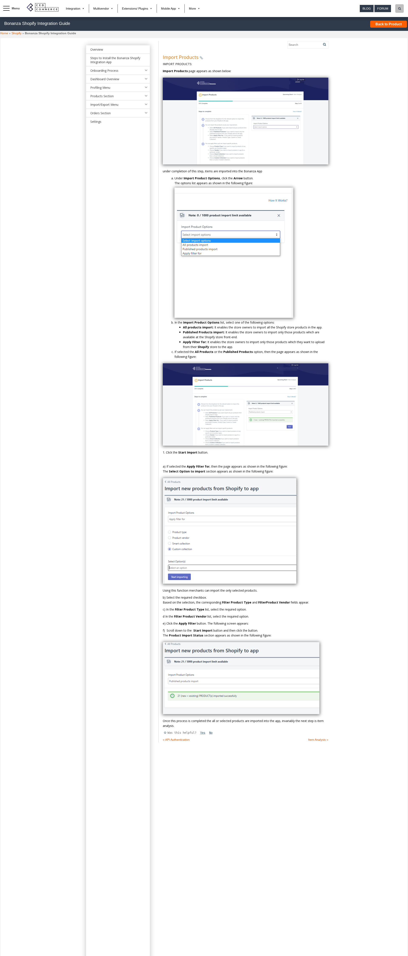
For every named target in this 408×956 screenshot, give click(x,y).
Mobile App (168, 8)
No (210, 732)
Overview (96, 49)
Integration (73, 8)
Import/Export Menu (104, 105)
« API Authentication (176, 739)
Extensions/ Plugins (135, 8)
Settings (95, 122)
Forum (382, 8)
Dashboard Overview (104, 79)
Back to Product (388, 24)
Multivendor (101, 8)
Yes (202, 732)
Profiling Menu (100, 88)
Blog (367, 8)
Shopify (16, 33)
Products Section (102, 96)
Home (4, 33)
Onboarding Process (104, 70)
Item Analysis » (318, 739)
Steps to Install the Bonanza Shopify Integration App (115, 60)
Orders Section (100, 113)
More (192, 8)
